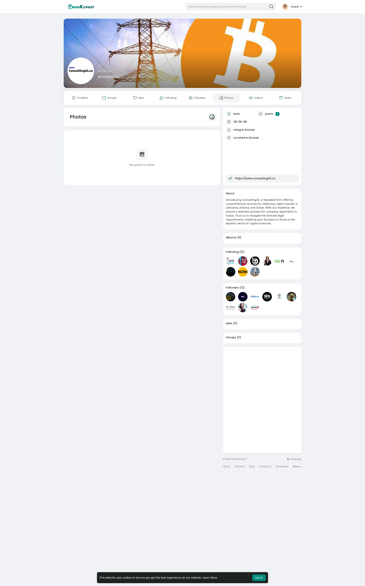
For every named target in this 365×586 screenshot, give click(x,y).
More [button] (296, 466)
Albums (231, 237)
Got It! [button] (259, 577)
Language (295, 459)
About (226, 466)
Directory (239, 466)
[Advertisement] (262, 373)
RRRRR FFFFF (112, 71)
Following (232, 251)
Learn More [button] (209, 577)
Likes (229, 323)
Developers (282, 466)
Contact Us (265, 466)
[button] (231, 6)
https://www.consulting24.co (255, 178)
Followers (232, 287)
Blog (251, 466)
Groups (231, 337)
